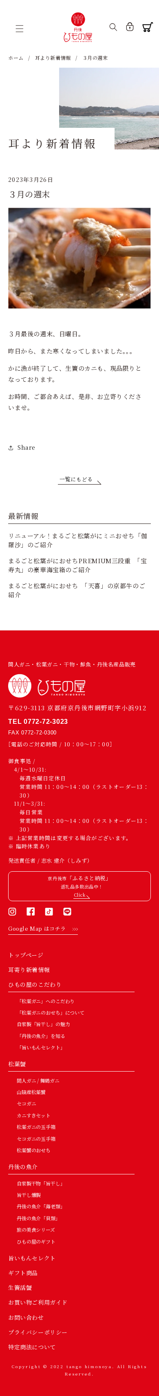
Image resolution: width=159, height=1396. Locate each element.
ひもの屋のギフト (36, 1241)
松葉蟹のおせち (34, 1150)
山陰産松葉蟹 (31, 1091)
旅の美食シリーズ (36, 1229)
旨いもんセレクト (32, 1258)
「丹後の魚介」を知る (41, 1035)
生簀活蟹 (20, 1287)
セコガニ (26, 1103)
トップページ (26, 955)
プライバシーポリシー (38, 1332)
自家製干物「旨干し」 (41, 1183)
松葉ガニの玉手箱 (36, 1126)
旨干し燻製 (29, 1194)
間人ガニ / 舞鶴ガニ (38, 1080)
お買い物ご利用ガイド (38, 1302)
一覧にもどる (76, 479)
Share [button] (26, 447)
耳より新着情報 (53, 57)
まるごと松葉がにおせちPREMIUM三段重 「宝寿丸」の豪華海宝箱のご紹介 (77, 565)
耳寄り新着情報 (29, 969)
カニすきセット (34, 1115)
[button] (22, 28)
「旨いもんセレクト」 (41, 1047)
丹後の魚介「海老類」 (41, 1206)
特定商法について (32, 1347)
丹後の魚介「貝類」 (38, 1218)
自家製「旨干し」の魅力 (43, 1023)
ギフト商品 (23, 1273)
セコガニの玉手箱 (36, 1138)
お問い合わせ (26, 1317)
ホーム (16, 57)
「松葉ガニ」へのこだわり (46, 1000)
